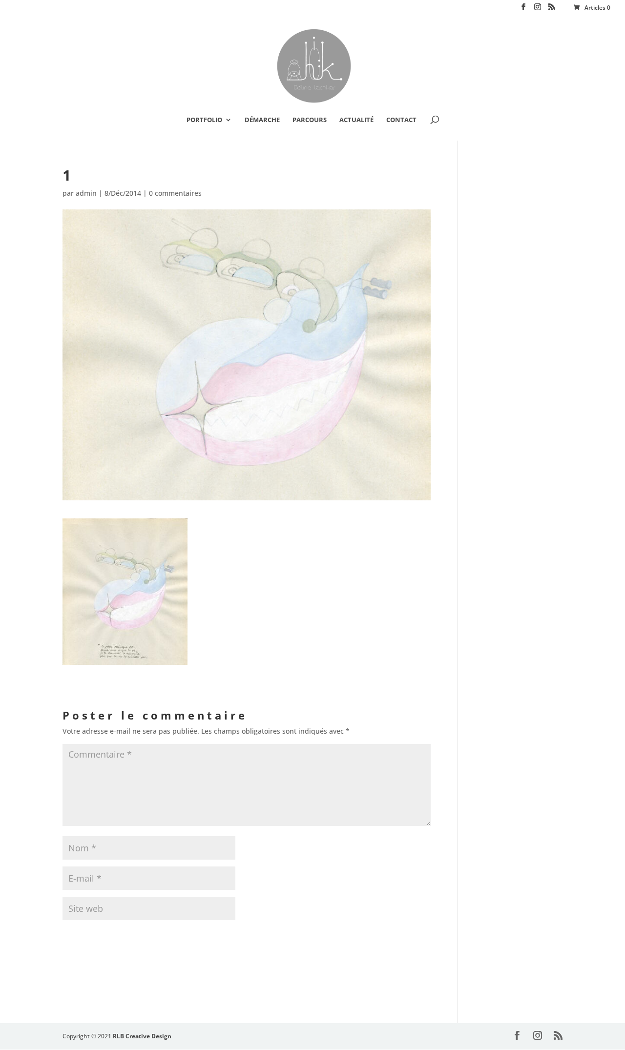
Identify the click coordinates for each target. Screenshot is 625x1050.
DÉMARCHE (262, 120)
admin (86, 193)
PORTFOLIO (204, 120)
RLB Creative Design (142, 1036)
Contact (401, 120)
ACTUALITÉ (356, 120)
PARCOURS (309, 120)
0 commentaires (175, 193)
